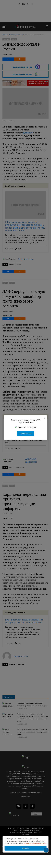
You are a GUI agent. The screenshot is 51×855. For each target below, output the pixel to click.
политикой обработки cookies (35, 843)
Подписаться (26, 434)
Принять (25, 848)
